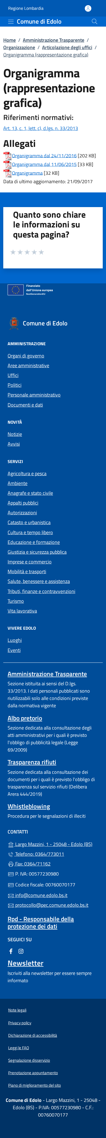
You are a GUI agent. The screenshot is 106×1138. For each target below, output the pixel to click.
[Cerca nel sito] (94, 21)
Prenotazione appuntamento (33, 1073)
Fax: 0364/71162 (32, 863)
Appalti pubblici (23, 502)
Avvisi (14, 444)
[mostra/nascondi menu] (11, 21)
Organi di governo (26, 355)
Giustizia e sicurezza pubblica (37, 552)
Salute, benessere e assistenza (39, 581)
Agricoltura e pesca (27, 473)
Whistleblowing (29, 806)
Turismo (16, 601)
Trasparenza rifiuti (32, 762)
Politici (14, 385)
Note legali (17, 1010)
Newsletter (25, 963)
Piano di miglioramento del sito (34, 1085)
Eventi (14, 650)
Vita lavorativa (22, 610)
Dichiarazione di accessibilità (32, 1035)
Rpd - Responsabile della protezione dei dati (41, 922)
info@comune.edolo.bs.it (40, 895)
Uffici (13, 375)
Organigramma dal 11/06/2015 (44, 164)
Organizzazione (19, 47)
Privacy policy (19, 1023)
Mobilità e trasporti (27, 571)
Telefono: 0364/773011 (39, 854)
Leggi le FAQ (18, 1048)
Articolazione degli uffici (67, 47)
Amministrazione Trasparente (53, 40)
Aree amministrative (28, 365)
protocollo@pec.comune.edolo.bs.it (51, 905)
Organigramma (27, 172)
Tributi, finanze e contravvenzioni (41, 591)
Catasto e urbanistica (29, 522)
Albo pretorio (25, 718)
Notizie (15, 434)
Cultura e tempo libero (30, 532)
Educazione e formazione (34, 542)
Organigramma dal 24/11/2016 (44, 155)
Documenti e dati (25, 404)
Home (9, 40)
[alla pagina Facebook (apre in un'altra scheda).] (11, 950)
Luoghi (15, 640)
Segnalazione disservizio (29, 1060)
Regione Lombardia (25, 8)
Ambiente (17, 483)
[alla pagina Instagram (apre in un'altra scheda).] (21, 950)
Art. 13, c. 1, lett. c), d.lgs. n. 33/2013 (40, 128)
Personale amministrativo (34, 394)
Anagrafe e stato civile (30, 493)
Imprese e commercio (30, 561)
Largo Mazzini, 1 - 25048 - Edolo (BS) (56, 843)
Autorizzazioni (22, 512)
